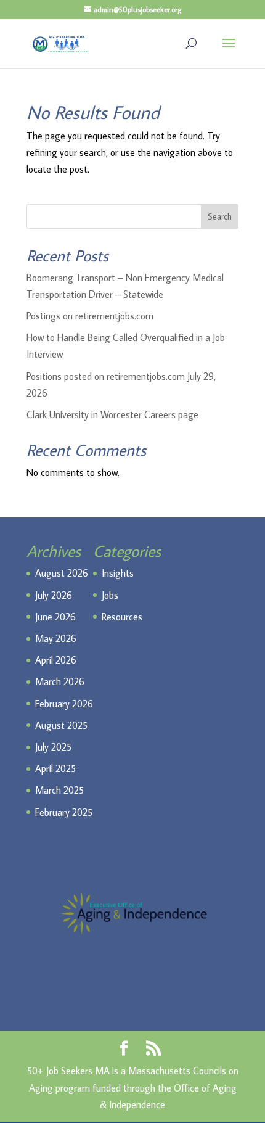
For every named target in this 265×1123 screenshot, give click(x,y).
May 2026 (55, 638)
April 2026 (55, 660)
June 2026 (55, 617)
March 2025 (59, 790)
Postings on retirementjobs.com (89, 316)
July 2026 (53, 595)
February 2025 (63, 812)
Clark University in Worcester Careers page (112, 414)
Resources (122, 617)
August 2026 (61, 573)
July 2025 (53, 747)
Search (220, 216)
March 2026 (59, 681)
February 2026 (64, 703)
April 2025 (55, 768)
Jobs (110, 595)
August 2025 (61, 725)
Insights (118, 573)
